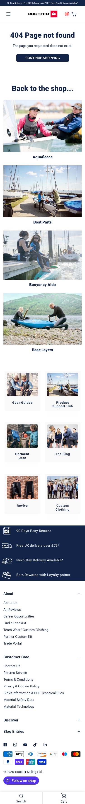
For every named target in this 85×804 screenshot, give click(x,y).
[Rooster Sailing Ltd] (43, 14)
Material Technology (18, 707)
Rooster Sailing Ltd (28, 772)
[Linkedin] (45, 744)
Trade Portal (12, 643)
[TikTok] (35, 744)
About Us (10, 603)
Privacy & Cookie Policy (21, 686)
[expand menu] (8, 13)
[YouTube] (25, 744)
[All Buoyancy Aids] (42, 255)
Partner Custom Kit (17, 637)
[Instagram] (15, 744)
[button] (74, 14)
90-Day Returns (15, 3)
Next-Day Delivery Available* (64, 3)
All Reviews (12, 610)
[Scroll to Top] (76, 780)
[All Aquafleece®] (42, 126)
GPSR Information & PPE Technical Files (33, 693)
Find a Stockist (14, 623)
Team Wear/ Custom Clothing (25, 630)
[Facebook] (5, 744)
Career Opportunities (19, 616)
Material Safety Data (18, 700)
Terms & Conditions (18, 679)
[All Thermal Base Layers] (42, 319)
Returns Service (15, 673)
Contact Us (11, 666)
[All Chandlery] (42, 191)
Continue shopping (42, 58)
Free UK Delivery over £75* (37, 3)
